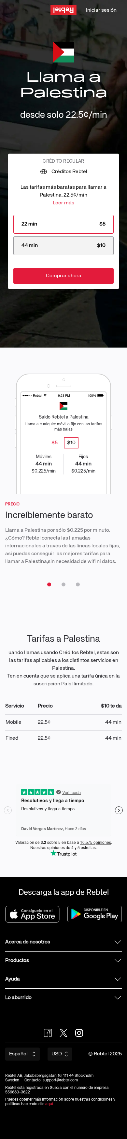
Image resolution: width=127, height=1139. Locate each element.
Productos (17, 960)
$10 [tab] (71, 443)
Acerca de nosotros (27, 942)
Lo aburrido (18, 997)
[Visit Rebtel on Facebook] (48, 1033)
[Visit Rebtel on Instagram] (79, 1033)
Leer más (63, 203)
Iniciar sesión (101, 10)
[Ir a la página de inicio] (63, 10)
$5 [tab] (54, 443)
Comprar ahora (63, 276)
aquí (49, 1104)
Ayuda (12, 979)
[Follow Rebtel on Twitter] (63, 1033)
